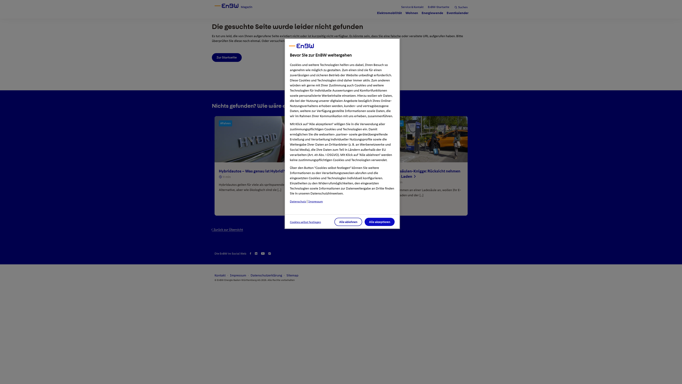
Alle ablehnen (348, 222)
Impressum (315, 201)
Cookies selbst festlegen (305, 222)
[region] (342, 133)
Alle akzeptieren (379, 222)
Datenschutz (298, 201)
